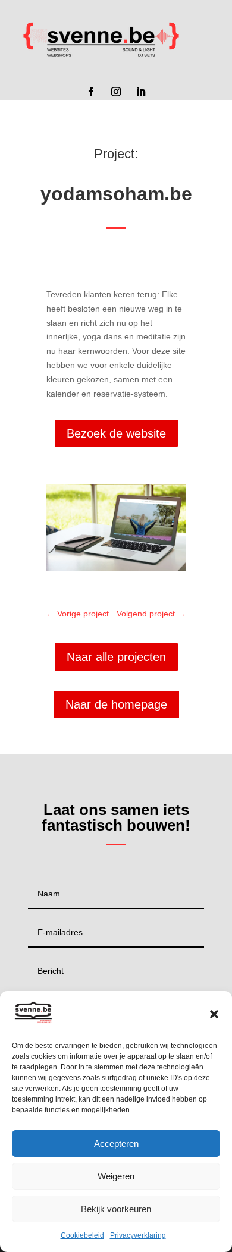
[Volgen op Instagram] (116, 91)
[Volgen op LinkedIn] (141, 91)
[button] (214, 1014)
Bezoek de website (116, 433)
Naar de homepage (116, 704)
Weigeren (116, 1176)
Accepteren (116, 1143)
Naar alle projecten (116, 656)
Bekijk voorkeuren (116, 1209)
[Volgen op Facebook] (91, 91)
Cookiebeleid (82, 1235)
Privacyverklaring (138, 1235)
